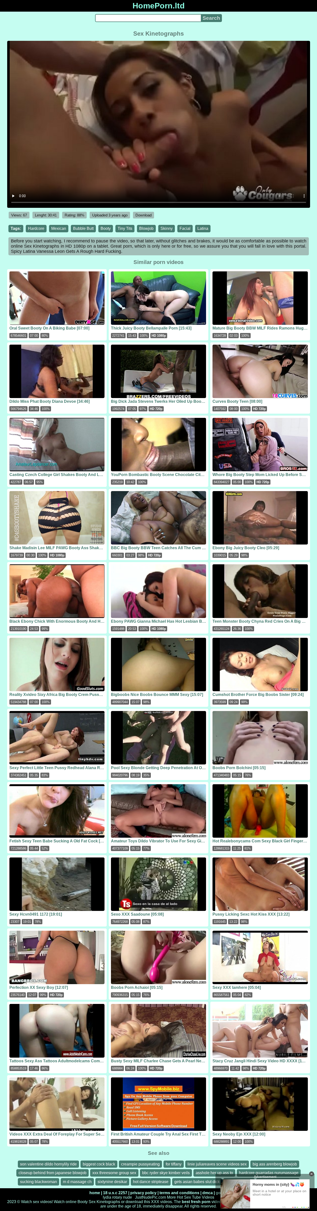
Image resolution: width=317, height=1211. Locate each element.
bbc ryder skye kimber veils (166, 1173)
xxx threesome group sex (114, 1173)
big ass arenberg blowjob (275, 1164)
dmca (207, 1193)
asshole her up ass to (214, 1173)
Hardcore (36, 228)
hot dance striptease (150, 1182)
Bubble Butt (83, 228)
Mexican (58, 228)
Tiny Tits (125, 228)
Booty (106, 228)
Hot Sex (184, 1197)
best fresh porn (196, 1202)
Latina (202, 228)
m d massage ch (77, 1182)
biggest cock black (99, 1164)
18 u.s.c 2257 (115, 1193)
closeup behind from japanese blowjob (52, 1173)
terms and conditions (179, 1193)
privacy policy (143, 1193)
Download (143, 215)
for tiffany (174, 1164)
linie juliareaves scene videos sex (217, 1164)
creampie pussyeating (140, 1164)
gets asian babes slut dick (197, 1182)
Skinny (166, 228)
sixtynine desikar (112, 1182)
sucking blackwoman (38, 1182)
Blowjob (146, 228)
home (94, 1193)
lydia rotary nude (117, 1197)
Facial (185, 228)
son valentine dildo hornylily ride (48, 1164)
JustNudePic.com (150, 1197)
